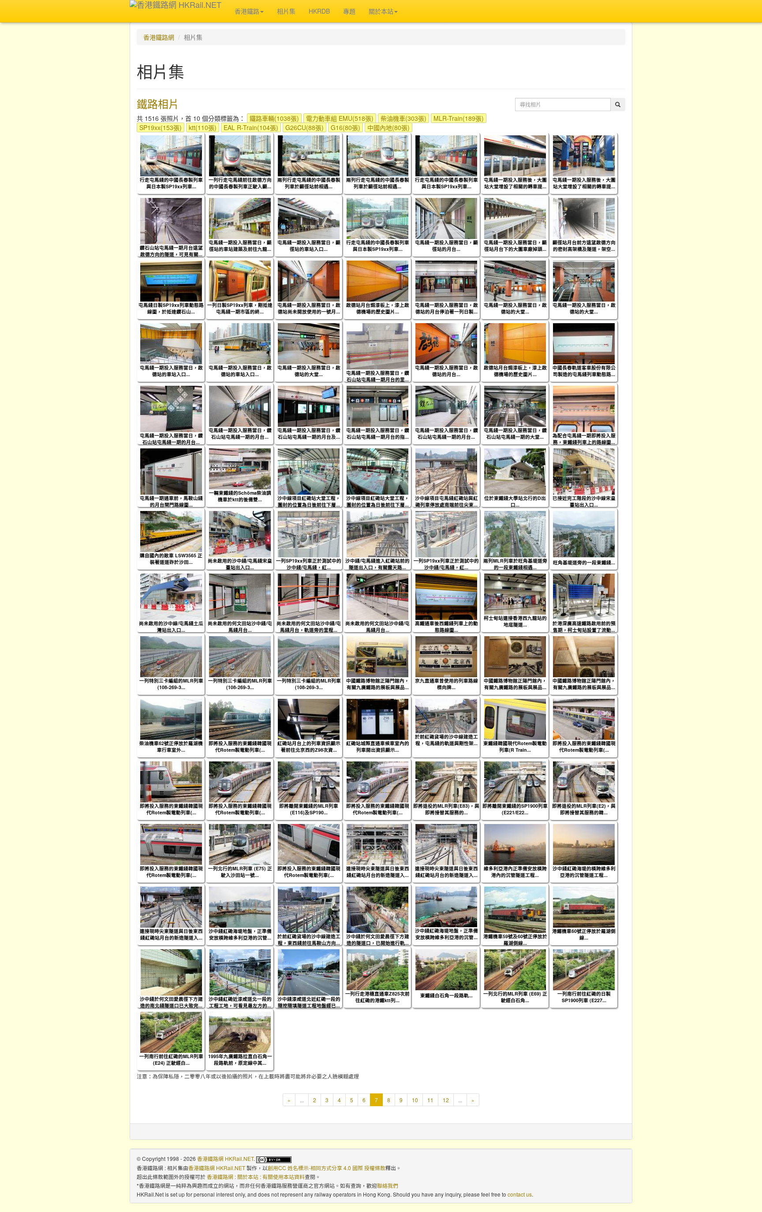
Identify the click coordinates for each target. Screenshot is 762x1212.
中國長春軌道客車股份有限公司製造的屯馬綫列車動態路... (584, 370)
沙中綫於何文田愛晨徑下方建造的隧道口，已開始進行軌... (377, 939)
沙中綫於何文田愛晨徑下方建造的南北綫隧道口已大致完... (171, 1002)
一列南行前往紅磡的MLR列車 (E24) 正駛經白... (171, 1059)
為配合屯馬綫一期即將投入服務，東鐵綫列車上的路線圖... (584, 438)
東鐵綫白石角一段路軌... (446, 995)
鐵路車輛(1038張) (274, 118)
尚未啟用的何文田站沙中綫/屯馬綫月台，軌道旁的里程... (308, 626)
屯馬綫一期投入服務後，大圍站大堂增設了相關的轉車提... (515, 183)
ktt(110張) (203, 127)
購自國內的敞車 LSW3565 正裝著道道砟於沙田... (171, 558)
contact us (520, 1194)
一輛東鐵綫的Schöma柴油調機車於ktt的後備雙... (240, 496)
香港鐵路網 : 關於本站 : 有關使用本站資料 (256, 1176)
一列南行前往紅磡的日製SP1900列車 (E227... (584, 996)
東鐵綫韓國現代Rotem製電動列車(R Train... (515, 746)
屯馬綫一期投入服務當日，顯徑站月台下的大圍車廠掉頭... (515, 245)
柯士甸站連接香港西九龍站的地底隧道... (515, 621)
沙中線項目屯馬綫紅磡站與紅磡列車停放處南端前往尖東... (446, 501)
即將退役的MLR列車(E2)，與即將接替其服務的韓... (584, 809)
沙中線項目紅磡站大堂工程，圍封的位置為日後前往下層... (308, 501)
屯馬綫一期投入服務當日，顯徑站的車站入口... (308, 245)
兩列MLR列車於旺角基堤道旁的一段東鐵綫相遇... (515, 564)
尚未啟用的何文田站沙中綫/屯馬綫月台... (240, 626)
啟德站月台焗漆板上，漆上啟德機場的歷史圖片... (377, 308)
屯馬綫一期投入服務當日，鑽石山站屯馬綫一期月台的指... (377, 433)
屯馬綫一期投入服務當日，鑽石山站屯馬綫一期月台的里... (377, 376)
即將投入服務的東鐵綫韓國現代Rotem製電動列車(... (240, 746)
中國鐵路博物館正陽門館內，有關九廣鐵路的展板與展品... (377, 683)
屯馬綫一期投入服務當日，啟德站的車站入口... (171, 370)
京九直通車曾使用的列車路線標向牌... (446, 683)
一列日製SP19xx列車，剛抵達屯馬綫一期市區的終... (240, 308)
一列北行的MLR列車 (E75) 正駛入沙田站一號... (240, 871)
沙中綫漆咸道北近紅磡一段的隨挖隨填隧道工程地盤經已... (308, 1002)
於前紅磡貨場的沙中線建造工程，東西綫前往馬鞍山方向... (308, 939)
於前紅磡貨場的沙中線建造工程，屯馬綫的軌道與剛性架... (446, 739)
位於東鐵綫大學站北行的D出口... (515, 501)
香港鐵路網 (158, 37)
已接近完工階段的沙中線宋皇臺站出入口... (584, 501)
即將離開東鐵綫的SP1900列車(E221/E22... (515, 809)
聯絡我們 (387, 1185)
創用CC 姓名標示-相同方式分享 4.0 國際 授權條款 (326, 1167)
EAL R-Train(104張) (251, 127)
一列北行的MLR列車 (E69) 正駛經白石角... (515, 996)
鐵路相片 (158, 103)
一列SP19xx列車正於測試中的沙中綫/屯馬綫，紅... (308, 564)
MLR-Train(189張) (458, 118)
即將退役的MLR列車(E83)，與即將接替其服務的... (446, 809)
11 (430, 1100)
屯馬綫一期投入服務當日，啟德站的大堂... (515, 308)
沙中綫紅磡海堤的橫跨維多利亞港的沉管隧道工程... (584, 871)
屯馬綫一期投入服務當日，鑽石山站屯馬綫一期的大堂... (515, 433)
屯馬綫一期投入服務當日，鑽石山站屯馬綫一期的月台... (171, 438)
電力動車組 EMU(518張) (340, 118)
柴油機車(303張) (403, 118)
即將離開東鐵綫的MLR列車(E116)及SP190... (308, 809)
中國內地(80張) (388, 127)
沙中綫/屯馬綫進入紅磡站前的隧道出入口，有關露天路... (377, 564)
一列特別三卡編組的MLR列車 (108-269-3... (171, 683)
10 (415, 1100)
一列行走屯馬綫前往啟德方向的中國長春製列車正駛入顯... (240, 183)
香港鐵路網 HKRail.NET (225, 1158)
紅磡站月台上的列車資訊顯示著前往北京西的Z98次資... (308, 746)
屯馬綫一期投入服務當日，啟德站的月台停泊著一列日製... (446, 308)
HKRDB (319, 11)
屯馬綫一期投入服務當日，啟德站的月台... (446, 370)
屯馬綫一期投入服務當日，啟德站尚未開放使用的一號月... (308, 308)
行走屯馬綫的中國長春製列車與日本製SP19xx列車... (171, 183)
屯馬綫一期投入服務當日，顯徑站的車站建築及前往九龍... (240, 245)
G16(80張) (345, 127)
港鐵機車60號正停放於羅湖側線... (584, 934)
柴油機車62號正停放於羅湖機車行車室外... (171, 746)
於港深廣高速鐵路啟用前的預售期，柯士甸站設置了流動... (584, 626)
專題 (349, 11)
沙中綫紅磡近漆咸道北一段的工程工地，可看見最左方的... (240, 1002)
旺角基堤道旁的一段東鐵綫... (584, 562)
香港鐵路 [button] (247, 11)
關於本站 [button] (381, 11)
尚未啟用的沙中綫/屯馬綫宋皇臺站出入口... (240, 564)
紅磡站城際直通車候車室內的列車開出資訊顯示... (377, 746)
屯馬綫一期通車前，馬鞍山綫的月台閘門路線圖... (171, 501)
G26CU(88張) (304, 127)
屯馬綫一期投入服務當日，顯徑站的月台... (446, 245)
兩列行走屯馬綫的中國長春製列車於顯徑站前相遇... (308, 183)
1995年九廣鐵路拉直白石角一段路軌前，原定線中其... (240, 1059)
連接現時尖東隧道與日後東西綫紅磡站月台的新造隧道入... (377, 871)
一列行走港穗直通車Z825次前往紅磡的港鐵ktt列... (377, 996)
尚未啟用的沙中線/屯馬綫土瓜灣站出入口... (171, 626)
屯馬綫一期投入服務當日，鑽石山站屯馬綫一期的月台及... (308, 433)
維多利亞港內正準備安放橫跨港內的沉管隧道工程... (515, 871)
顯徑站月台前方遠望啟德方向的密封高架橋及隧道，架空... (584, 245)
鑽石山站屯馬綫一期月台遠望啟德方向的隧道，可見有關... (171, 250)
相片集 (286, 11)
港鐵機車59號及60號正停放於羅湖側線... (515, 939)
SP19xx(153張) (160, 127)
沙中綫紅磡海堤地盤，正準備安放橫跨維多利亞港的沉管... (240, 934)
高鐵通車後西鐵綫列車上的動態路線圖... (446, 626)
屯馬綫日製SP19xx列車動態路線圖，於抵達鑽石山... (171, 308)
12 (446, 1100)
